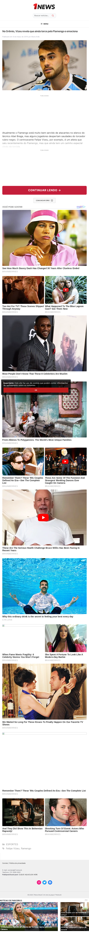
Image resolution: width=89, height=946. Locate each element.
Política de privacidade (18, 863)
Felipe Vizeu (13, 848)
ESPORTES (12, 844)
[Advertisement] (44, 113)
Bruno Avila (35, 37)
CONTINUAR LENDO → (44, 190)
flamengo (26, 848)
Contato (5, 863)
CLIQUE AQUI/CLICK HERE (28, 874)
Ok (36, 390)
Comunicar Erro (43, 200)
